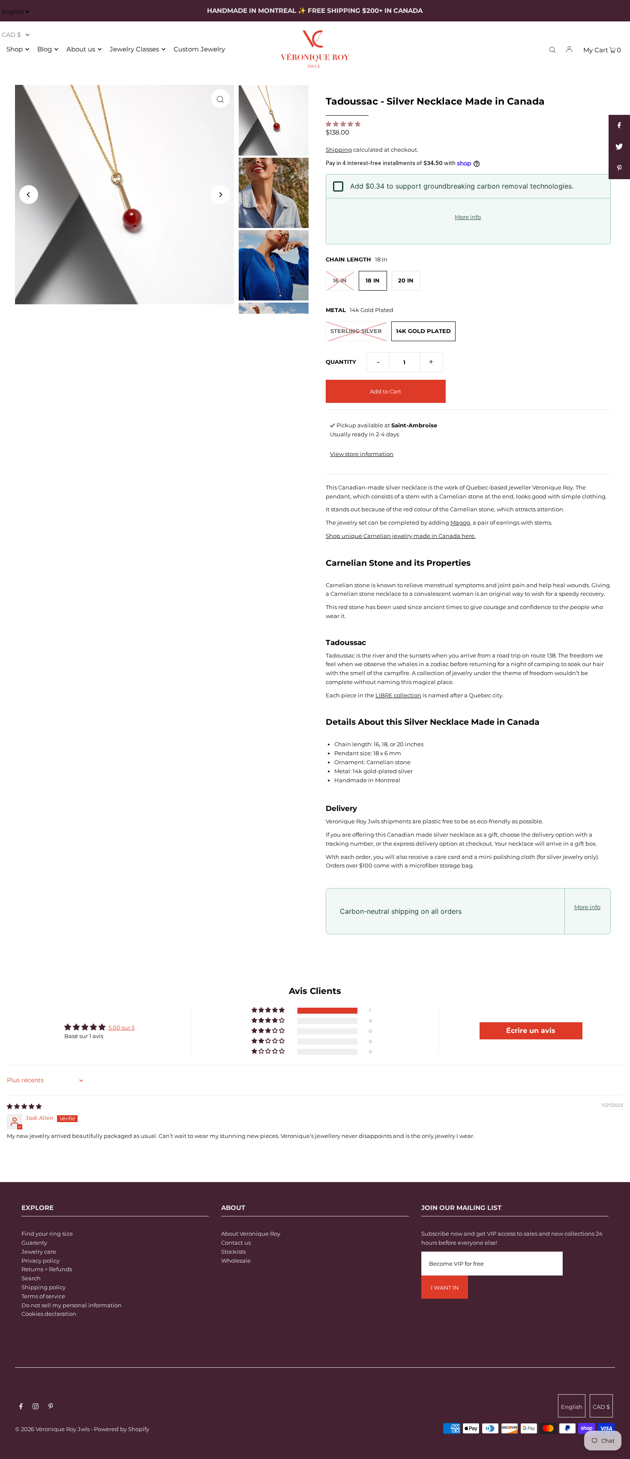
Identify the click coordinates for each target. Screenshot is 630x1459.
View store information (361, 453)
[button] (343, 123)
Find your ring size (47, 1233)
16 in (340, 280)
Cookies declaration (48, 1313)
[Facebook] (21, 1407)
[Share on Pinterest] (619, 168)
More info (468, 216)
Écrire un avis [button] (530, 1031)
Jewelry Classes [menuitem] (134, 49)
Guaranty (34, 1242)
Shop (14, 49)
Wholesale (236, 1260)
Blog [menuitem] (44, 49)
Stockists (233, 1251)
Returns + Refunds (46, 1269)
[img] (24, 1106)
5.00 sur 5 (121, 1027)
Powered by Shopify (121, 1429)
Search (31, 1278)
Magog (460, 522)
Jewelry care (38, 1251)
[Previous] (28, 194)
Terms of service (43, 1296)
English (571, 1406)
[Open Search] (552, 49)
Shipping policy (43, 1287)
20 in (406, 280)
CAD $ (601, 1406)
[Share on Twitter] (619, 147)
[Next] (220, 194)
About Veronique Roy (250, 1233)
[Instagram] (36, 1407)
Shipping (339, 149)
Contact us (236, 1242)
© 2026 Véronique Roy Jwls (52, 1429)
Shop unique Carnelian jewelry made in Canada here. (401, 535)
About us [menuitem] (80, 49)
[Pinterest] (50, 1407)
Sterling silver (356, 330)
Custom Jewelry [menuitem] (199, 49)
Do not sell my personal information (71, 1305)
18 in (373, 280)
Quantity (341, 361)
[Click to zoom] (220, 98)
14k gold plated (423, 330)
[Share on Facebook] (619, 125)
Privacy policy (40, 1260)
